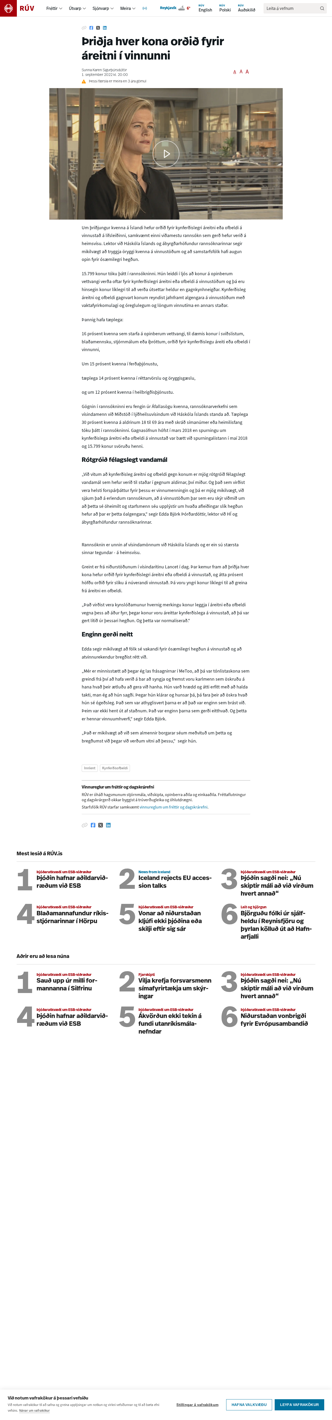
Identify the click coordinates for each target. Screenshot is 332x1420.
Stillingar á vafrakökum (197, 1405)
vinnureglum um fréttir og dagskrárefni (174, 807)
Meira (125, 8)
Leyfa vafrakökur (299, 1405)
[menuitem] (61, 8)
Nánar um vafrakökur (34, 1410)
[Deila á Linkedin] (105, 28)
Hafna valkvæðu (249, 1405)
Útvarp (75, 8)
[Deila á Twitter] (98, 28)
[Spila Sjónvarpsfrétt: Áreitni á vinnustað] (166, 154)
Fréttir (52, 8)
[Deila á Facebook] (91, 28)
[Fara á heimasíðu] (21, 8)
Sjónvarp (101, 8)
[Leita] (322, 8)
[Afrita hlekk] (84, 28)
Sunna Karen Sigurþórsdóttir (104, 70)
